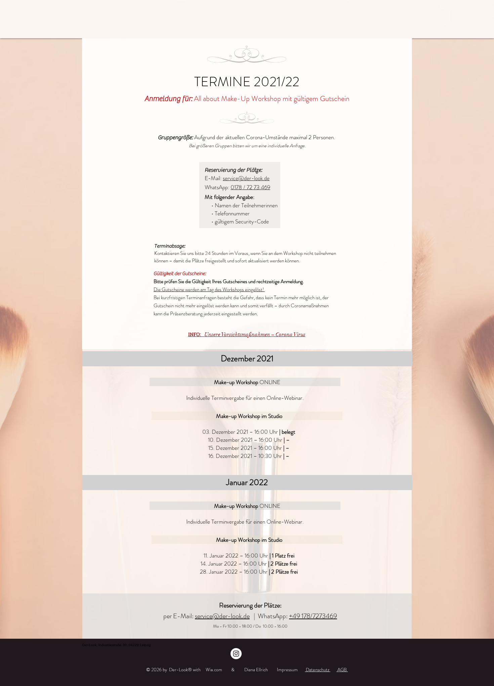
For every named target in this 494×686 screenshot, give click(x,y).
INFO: (195, 334)
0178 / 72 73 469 (250, 187)
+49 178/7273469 (313, 616)
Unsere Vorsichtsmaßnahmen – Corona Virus (254, 334)
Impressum (287, 669)
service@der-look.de (246, 178)
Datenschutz (317, 669)
